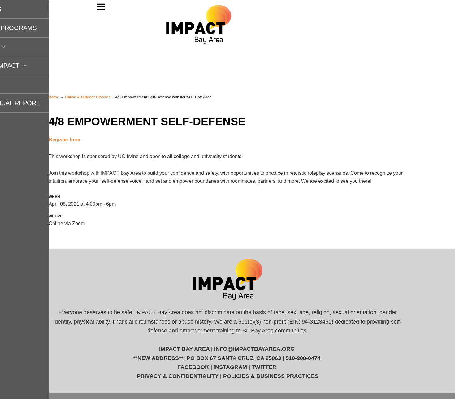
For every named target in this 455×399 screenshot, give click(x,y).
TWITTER (264, 367)
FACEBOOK (193, 367)
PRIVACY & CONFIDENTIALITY (178, 376)
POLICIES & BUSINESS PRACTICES (270, 376)
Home (54, 97)
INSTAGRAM (230, 367)
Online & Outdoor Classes (87, 97)
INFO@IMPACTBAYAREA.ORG (254, 349)
